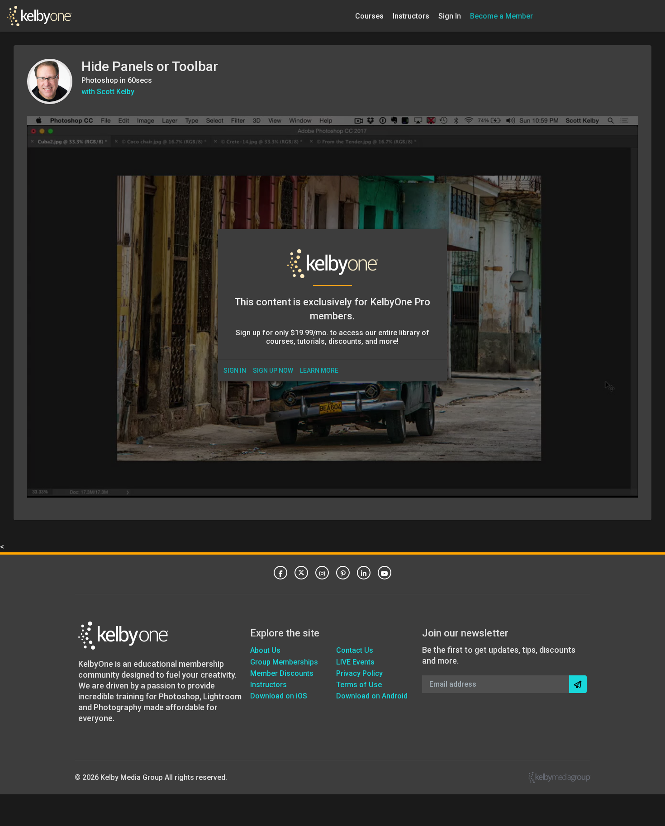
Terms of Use (359, 684)
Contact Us (354, 650)
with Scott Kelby (107, 91)
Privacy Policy (359, 673)
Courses (369, 15)
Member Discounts (282, 673)
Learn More (319, 370)
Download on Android (372, 696)
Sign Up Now (273, 370)
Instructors (411, 15)
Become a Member (501, 15)
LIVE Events (355, 662)
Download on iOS (278, 696)
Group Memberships (284, 662)
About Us (265, 650)
